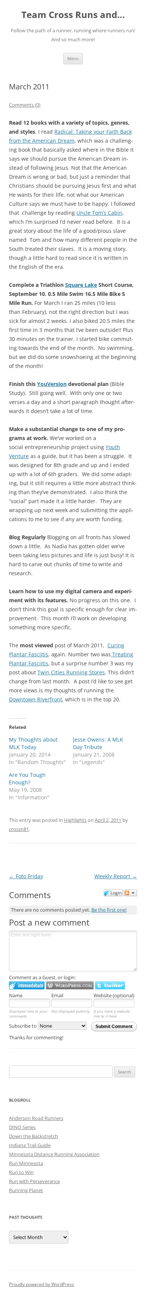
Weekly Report (115, 876)
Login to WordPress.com (70, 985)
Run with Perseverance (34, 1181)
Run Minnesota (26, 1163)
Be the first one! (109, 909)
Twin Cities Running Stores (71, 672)
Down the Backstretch (33, 1136)
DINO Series (22, 1127)
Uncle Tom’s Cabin (99, 212)
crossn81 (19, 829)
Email (57, 995)
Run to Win (21, 1172)
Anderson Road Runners (36, 1118)
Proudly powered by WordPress (41, 1284)
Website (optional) (114, 995)
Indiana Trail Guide (30, 1145)
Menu (73, 58)
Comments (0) (24, 104)
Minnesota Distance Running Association (54, 1154)
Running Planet (26, 1190)
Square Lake (81, 284)
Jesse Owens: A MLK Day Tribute (98, 743)
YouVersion (52, 383)
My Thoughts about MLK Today (33, 743)
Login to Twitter (110, 985)
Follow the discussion (130, 892)
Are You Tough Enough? (27, 778)
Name (15, 995)
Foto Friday (26, 876)
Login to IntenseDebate (27, 985)
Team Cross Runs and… (73, 15)
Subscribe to (23, 1025)
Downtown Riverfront (35, 699)
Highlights (75, 820)
